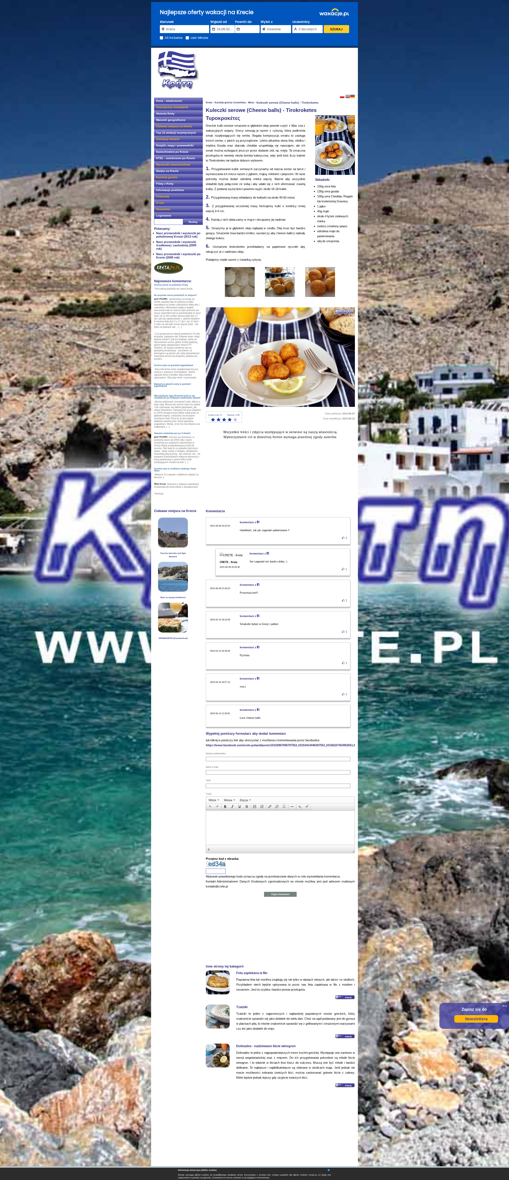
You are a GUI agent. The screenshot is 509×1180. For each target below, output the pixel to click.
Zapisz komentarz (280, 894)
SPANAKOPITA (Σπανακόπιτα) (173, 638)
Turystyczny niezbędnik (172, 107)
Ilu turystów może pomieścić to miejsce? (175, 295)
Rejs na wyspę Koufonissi (173, 597)
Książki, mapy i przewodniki (175, 145)
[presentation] (214, 800)
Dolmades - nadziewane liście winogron (266, 1046)
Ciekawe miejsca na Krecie (174, 126)
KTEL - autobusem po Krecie (175, 158)
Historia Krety (165, 113)
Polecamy (162, 196)
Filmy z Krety (165, 183)
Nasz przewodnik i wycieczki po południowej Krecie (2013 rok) (178, 234)
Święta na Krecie (167, 170)
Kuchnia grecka (166, 177)
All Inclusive (174, 37)
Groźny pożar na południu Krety (171, 285)
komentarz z (248, 522)
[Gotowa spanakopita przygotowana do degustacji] (173, 631)
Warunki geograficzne (171, 119)
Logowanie (163, 215)
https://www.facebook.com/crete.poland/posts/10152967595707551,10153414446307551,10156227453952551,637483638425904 (292, 745)
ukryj (504, 1006)
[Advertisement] (280, 71)
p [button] (209, 849)
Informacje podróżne (170, 190)
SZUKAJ (336, 29)
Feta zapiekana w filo (251, 973)
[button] (210, 807)
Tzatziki (242, 1007)
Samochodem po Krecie (172, 151)
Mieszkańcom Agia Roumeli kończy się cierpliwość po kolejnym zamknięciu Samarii (177, 397)
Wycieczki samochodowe (173, 164)
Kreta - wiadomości (169, 100)
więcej (348, 997)
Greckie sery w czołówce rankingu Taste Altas (175, 470)
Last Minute (199, 37)
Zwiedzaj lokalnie (168, 139)
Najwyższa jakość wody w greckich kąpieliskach (172, 385)
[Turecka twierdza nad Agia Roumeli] (173, 546)
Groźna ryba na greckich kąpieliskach (173, 365)
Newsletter (163, 209)
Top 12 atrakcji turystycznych (176, 132)
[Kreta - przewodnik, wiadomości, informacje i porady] (178, 70)
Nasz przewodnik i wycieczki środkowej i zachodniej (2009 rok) (176, 245)
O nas (160, 202)
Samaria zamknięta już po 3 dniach (172, 433)
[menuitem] (213, 800)
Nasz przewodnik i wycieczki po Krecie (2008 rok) (178, 255)
